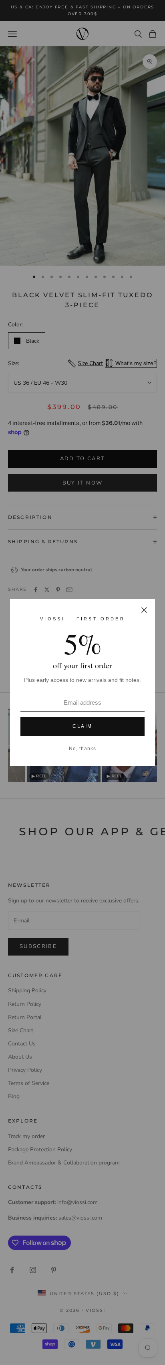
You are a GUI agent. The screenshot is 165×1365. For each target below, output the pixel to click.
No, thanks (82, 748)
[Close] (144, 610)
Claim (82, 726)
